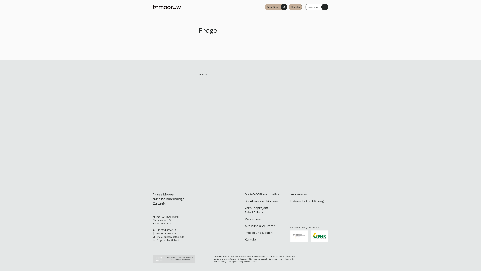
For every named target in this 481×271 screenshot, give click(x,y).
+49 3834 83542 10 (166, 230)
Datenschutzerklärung (307, 201)
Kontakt (250, 239)
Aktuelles (295, 7)
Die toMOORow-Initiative (262, 194)
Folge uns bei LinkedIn (168, 240)
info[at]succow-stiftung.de (170, 236)
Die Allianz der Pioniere (261, 201)
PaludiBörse (272, 7)
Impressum (298, 194)
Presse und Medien (259, 232)
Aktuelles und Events (260, 226)
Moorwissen (253, 219)
